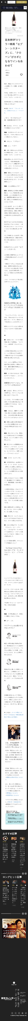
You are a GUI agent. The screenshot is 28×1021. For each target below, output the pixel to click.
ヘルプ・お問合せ (16, 994)
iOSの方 (10, 802)
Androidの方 (17, 802)
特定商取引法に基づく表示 (18, 1004)
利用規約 (18, 990)
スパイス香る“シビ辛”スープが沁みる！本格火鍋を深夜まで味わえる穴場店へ (13, 715)
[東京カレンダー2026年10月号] (14, 928)
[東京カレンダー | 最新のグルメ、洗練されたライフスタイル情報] (1, 2)
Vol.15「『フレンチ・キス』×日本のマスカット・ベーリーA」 (14, 111)
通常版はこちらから (12, 793)
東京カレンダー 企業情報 (16, 1004)
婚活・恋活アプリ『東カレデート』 (23, 996)
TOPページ (16, 990)
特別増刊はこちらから (13, 795)
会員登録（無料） (22, 2)
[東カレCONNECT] (14, 7)
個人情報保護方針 (18, 993)
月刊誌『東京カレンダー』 (23, 993)
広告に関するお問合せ (16, 999)
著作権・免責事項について (18, 998)
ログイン (11, 2)
